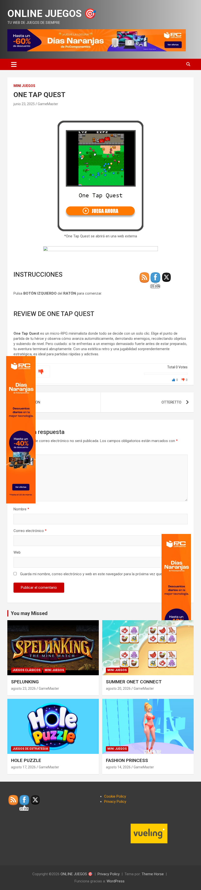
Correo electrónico (30, 531)
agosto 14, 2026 (118, 767)
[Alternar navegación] (13, 64)
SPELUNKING (25, 682)
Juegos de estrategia (30, 748)
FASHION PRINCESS (127, 760)
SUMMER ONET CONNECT (134, 682)
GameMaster (48, 104)
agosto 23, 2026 (23, 688)
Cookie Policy (115, 796)
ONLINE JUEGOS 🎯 (51, 13)
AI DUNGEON (30, 402)
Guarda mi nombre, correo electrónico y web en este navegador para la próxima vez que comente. (99, 574)
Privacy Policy (115, 801)
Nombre (21, 509)
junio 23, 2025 (24, 104)
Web (17, 552)
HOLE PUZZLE (26, 760)
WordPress (116, 881)
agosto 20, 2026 (118, 688)
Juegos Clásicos (26, 670)
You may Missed (29, 613)
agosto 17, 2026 (23, 767)
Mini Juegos (24, 86)
